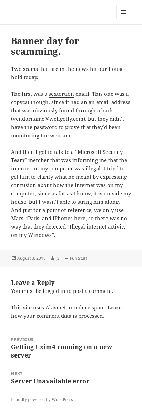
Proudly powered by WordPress (42, 399)
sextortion (61, 93)
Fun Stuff (78, 258)
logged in (54, 290)
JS (58, 258)
